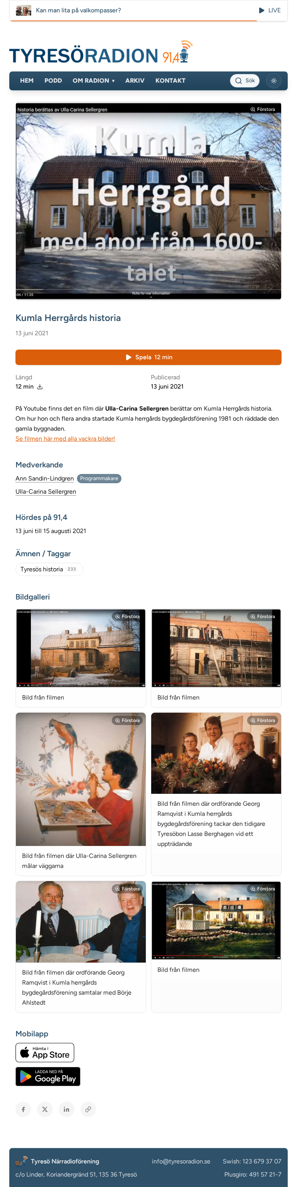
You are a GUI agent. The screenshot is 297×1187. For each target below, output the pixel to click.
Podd (53, 80)
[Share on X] (45, 1109)
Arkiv (135, 80)
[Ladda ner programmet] (40, 387)
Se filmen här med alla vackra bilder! (65, 438)
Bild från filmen (43, 697)
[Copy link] (88, 1109)
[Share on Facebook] (23, 1109)
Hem (27, 80)
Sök (250, 80)
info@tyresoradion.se (181, 1161)
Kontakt (170, 80)
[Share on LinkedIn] (66, 1109)
